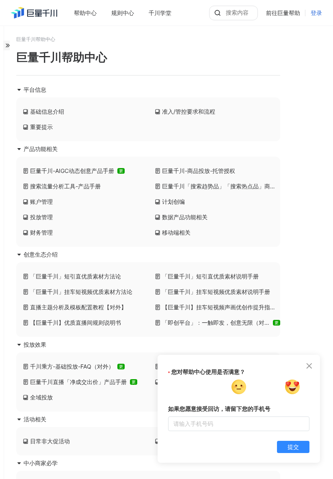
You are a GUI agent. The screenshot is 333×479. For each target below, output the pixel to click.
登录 (316, 12)
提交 (293, 447)
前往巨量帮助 (283, 12)
